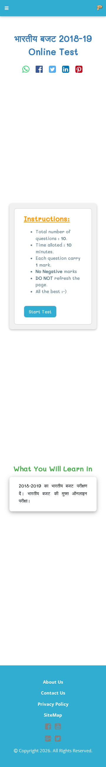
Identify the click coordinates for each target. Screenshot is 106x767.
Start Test (40, 312)
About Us (53, 682)
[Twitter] (52, 69)
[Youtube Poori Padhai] (58, 727)
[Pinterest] (79, 69)
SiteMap (53, 715)
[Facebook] (39, 69)
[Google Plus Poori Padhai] (48, 739)
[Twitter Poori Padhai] (58, 739)
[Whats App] (26, 69)
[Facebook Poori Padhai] (48, 727)
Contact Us (53, 693)
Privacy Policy (53, 704)
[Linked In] (65, 69)
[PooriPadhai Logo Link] (7, 8)
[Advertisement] (53, 139)
